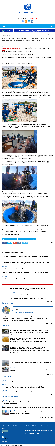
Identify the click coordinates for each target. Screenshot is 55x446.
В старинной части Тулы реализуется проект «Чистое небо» (26, 294)
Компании (15, 34)
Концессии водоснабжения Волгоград (26, 239)
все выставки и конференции (46, 417)
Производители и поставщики (33, 425)
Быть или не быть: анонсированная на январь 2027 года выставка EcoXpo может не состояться (27, 407)
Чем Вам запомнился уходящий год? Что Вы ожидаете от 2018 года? (28, 298)
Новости (9, 34)
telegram (16, 445)
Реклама (22, 425)
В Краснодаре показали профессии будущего (14, 252)
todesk (19, 445)
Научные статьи (16, 425)
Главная (4, 34)
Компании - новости (17, 44)
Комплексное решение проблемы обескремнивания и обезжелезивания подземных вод (25, 391)
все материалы (49, 323)
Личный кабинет (33, 18)
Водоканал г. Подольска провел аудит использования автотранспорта (29, 330)
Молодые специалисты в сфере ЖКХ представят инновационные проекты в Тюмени (24, 268)
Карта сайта (4, 441)
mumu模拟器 (7, 445)
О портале (20, 18)
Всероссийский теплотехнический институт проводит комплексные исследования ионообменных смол (28, 339)
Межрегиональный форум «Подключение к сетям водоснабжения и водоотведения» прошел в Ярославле (28, 412)
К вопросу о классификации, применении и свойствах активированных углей (22, 381)
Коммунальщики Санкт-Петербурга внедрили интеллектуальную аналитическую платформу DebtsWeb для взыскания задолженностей (29, 289)
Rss (47, 425)
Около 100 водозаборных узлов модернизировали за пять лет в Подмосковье (30, 362)
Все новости (50, 301)
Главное (4, 425)
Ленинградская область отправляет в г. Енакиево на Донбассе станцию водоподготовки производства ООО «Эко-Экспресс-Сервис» (29, 348)
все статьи (50, 394)
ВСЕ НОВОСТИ (50, 355)
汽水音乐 (2, 445)
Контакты (26, 18)
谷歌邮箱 (12, 445)
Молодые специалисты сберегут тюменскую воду (15, 278)
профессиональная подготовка (10, 239)
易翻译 (21, 445)
